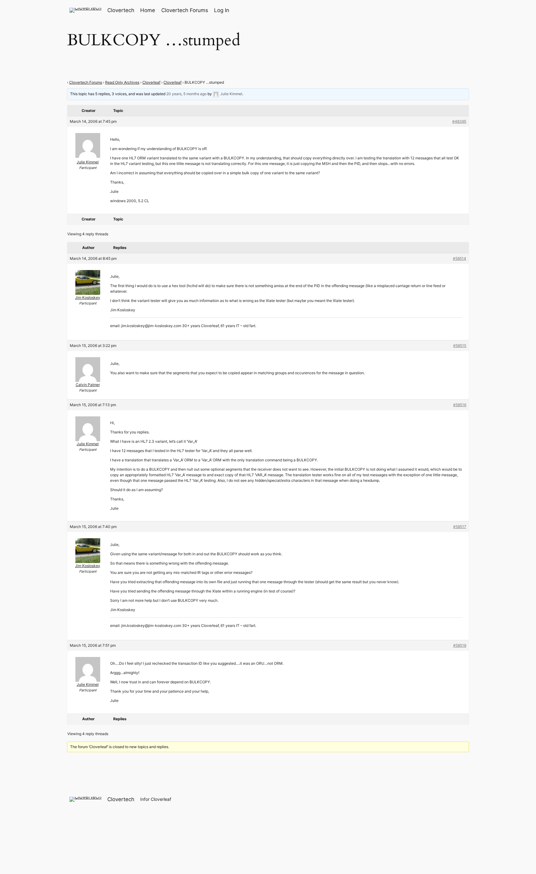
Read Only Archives (122, 82)
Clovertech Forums (85, 82)
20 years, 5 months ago (186, 93)
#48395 (459, 121)
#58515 (459, 345)
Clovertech (120, 10)
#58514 (459, 258)
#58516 (459, 404)
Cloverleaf (151, 82)
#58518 (459, 645)
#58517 (459, 526)
